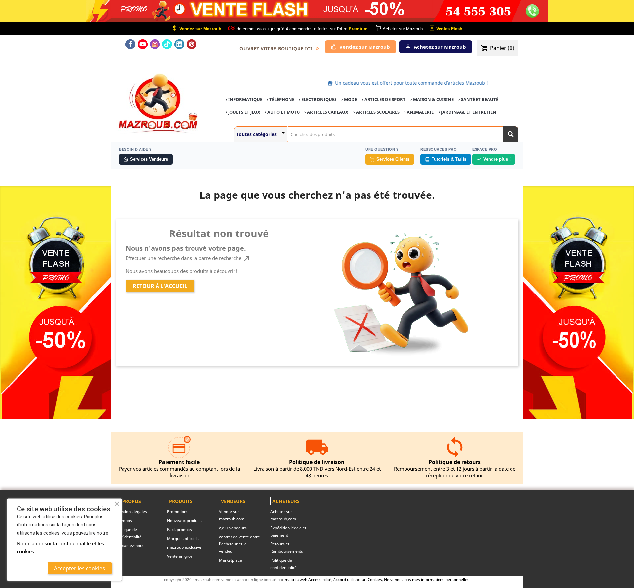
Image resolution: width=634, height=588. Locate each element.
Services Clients (392, 159)
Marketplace (230, 560)
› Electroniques (317, 99)
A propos (124, 520)
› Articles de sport (383, 99)
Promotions (177, 511)
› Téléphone (280, 99)
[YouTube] (143, 44)
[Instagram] (155, 44)
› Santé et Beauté (478, 99)
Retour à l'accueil (160, 286)
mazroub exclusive (184, 547)
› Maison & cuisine (432, 99)
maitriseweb (296, 579)
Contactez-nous (130, 545)
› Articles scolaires (376, 112)
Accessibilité (319, 579)
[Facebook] (130, 44)
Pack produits (179, 529)
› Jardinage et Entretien (467, 112)
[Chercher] (510, 134)
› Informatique (244, 99)
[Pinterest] (191, 44)
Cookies (375, 579)
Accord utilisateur (349, 579)
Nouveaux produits (184, 520)
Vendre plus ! (497, 159)
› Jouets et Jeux (243, 112)
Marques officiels (183, 538)
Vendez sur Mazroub (364, 47)
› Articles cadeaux (326, 112)
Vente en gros (180, 556)
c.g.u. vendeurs (233, 528)
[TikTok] (167, 44)
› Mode (349, 99)
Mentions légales (131, 511)
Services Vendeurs (149, 159)
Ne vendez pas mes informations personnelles (426, 579)
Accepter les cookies (79, 568)
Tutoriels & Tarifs (449, 159)
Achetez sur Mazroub (440, 47)
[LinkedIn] (179, 44)
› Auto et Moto (282, 112)
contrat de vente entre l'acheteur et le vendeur (239, 544)
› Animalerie (419, 112)
